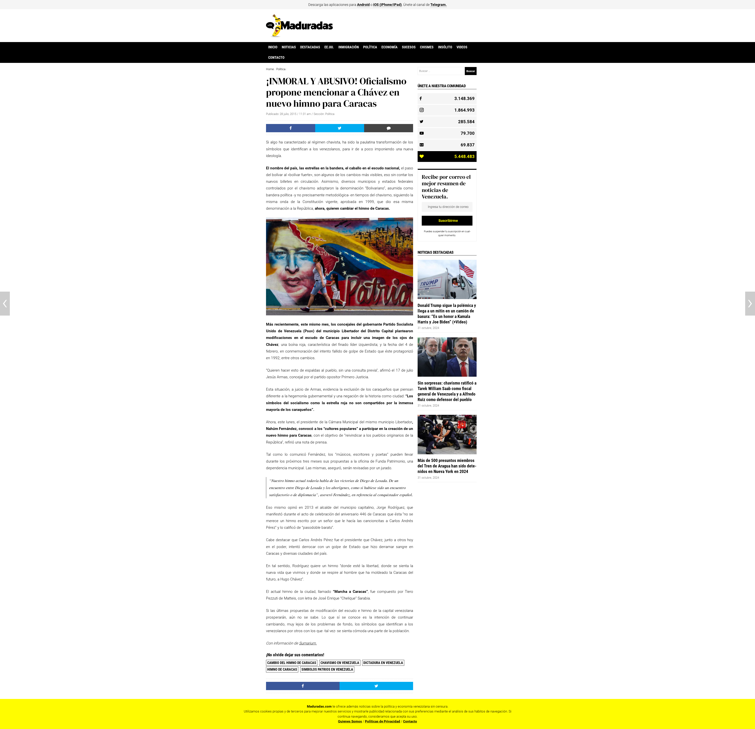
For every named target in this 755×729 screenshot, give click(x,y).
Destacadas (310, 47)
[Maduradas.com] (299, 36)
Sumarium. (308, 643)
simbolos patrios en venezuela (327, 669)
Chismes (427, 47)
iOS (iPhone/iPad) (387, 5)
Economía (389, 47)
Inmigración (348, 47)
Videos (462, 47)
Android (363, 5)
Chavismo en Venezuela (339, 663)
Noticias (289, 47)
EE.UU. (329, 47)
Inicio (272, 47)
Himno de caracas (282, 669)
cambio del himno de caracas (291, 663)
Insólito (445, 47)
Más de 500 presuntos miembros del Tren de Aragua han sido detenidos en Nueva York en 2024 (447, 466)
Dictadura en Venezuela (383, 663)
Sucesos (409, 47)
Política (370, 47)
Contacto (276, 58)
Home (270, 69)
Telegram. (438, 5)
